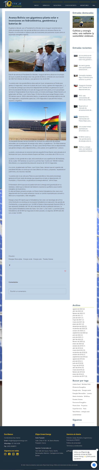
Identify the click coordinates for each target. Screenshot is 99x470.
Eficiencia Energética (79, 387)
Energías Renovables (15, 259)
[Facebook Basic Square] (74, 425)
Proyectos (84, 405)
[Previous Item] (76, 21)
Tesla (84, 408)
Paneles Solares (48, 259)
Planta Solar (76, 405)
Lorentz (89, 393)
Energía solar (37, 259)
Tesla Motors (76, 411)
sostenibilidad (77, 415)
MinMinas (87, 396)
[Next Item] (91, 21)
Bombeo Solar (86, 384)
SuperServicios (77, 408)
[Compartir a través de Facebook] (10, 265)
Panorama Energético (79, 402)
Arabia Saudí (77, 384)
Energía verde (27, 259)
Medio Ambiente (78, 396)
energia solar (86, 411)
